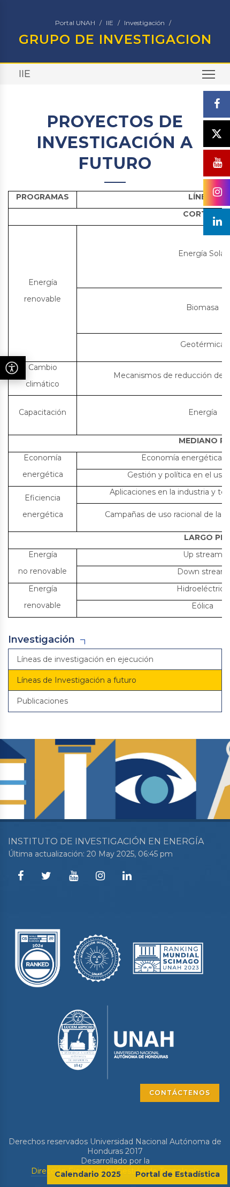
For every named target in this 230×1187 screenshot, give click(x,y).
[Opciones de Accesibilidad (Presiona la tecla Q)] (13, 368)
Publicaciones (42, 701)
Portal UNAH (75, 23)
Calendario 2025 (88, 1174)
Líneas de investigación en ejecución (85, 659)
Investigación (144, 23)
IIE (109, 23)
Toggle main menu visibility (209, 74)
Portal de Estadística (177, 1174)
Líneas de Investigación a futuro (76, 680)
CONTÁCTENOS (179, 1093)
